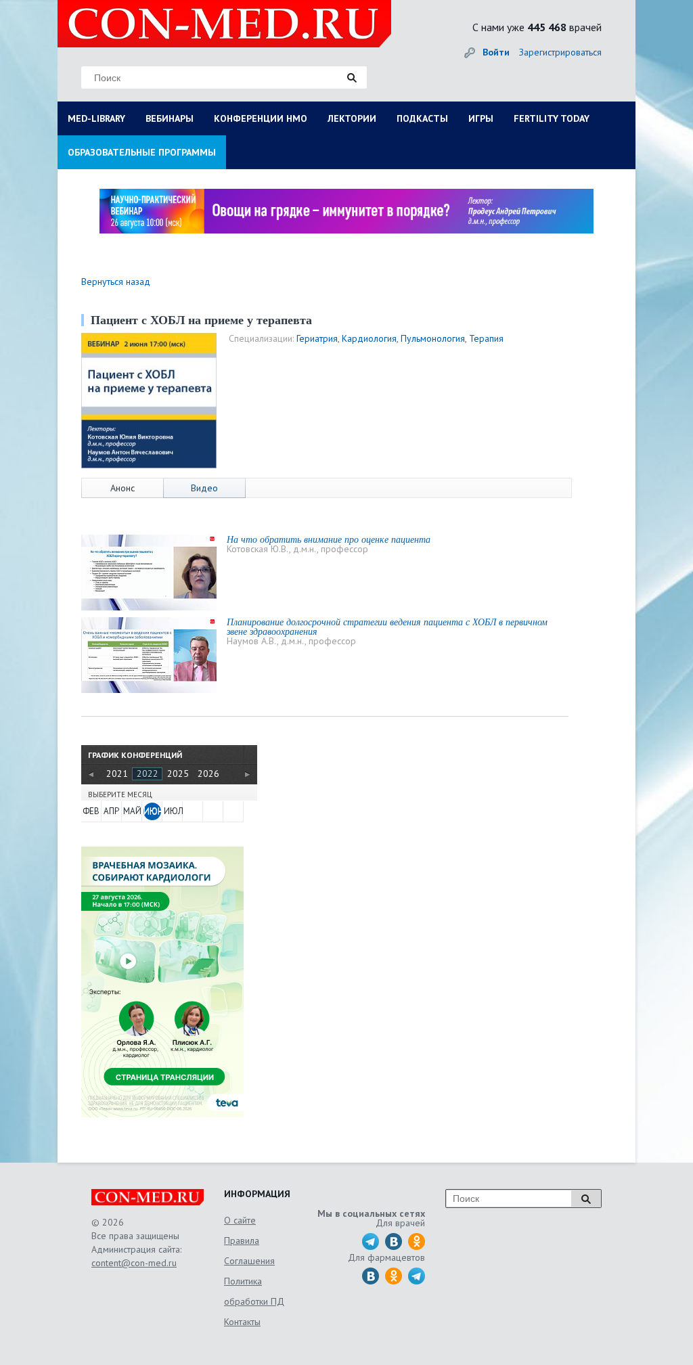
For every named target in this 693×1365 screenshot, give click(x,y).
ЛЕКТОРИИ (352, 118)
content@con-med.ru (134, 1263)
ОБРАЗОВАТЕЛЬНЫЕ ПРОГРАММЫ (142, 152)
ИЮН (152, 811)
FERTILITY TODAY (551, 118)
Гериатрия (317, 338)
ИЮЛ (172, 811)
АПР (111, 811)
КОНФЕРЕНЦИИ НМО (260, 118)
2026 (208, 773)
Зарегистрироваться (560, 52)
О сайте (240, 1220)
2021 (117, 773)
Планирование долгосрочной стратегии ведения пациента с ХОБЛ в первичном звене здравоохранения (387, 626)
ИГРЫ (480, 118)
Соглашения (249, 1261)
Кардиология (369, 338)
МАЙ (132, 811)
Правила (241, 1240)
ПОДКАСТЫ (422, 118)
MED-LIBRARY (96, 118)
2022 (147, 773)
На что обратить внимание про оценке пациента (328, 539)
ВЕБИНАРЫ (170, 118)
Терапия (486, 338)
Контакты (242, 1322)
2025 (178, 773)
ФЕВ (91, 811)
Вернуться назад (115, 281)
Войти (496, 52)
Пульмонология (433, 338)
